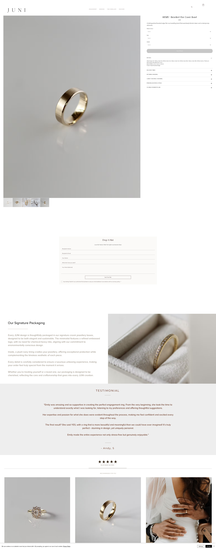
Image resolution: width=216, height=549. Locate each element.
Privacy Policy (66, 546)
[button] (172, 235)
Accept (209, 546)
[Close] (214, 546)
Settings (201, 546)
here (51, 283)
